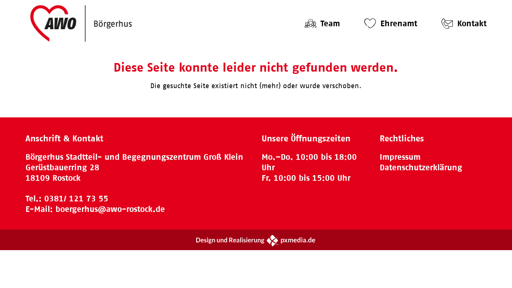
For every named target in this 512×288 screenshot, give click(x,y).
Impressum (400, 157)
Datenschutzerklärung (421, 167)
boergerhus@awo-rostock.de (110, 209)
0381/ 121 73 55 (76, 198)
